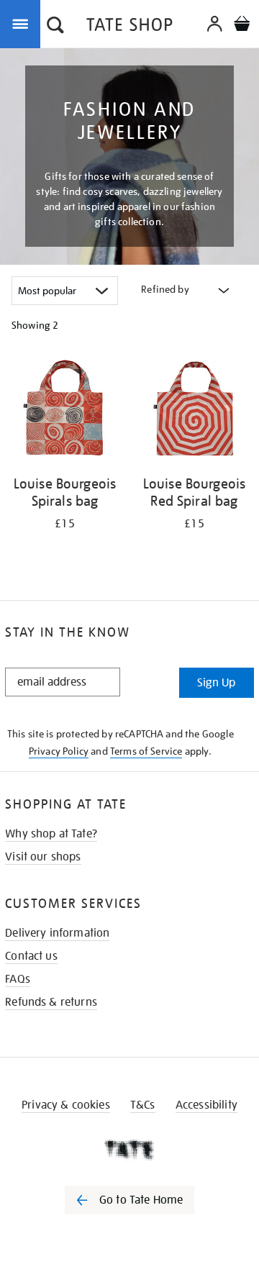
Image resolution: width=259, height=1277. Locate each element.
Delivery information (57, 933)
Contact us (31, 956)
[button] (55, 27)
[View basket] (242, 25)
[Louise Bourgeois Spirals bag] (65, 411)
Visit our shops (43, 857)
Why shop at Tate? (51, 834)
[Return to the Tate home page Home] (129, 27)
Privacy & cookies (66, 1105)
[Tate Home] (129, 1149)
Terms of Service (146, 751)
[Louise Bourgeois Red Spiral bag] (194, 411)
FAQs (17, 979)
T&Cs (142, 1105)
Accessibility (206, 1105)
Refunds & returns (51, 1002)
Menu (23, 23)
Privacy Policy (58, 751)
